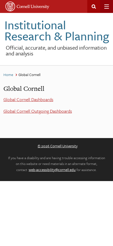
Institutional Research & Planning (56, 30)
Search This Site (93, 6)
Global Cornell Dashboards (28, 99)
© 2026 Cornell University (58, 146)
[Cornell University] (27, 6)
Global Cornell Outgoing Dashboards (37, 111)
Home (8, 74)
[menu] (106, 6)
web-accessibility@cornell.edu (52, 169)
